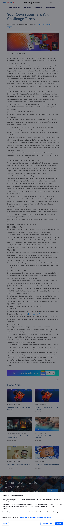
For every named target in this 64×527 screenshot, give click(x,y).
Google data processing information (40, 517)
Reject (5, 523)
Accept (59, 523)
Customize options (47, 523)
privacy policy (23, 517)
